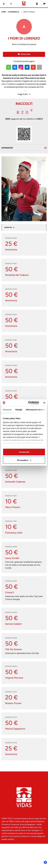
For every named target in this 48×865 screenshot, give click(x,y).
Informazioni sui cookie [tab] (36, 410)
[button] (3, 3)
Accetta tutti (24, 452)
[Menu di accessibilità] (45, 862)
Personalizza (22, 460)
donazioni (24, 148)
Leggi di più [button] (23, 94)
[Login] (37, 4)
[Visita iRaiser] (24, 848)
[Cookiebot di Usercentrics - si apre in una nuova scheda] (29, 402)
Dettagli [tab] (18, 410)
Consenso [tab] (7, 410)
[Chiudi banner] (44, 403)
